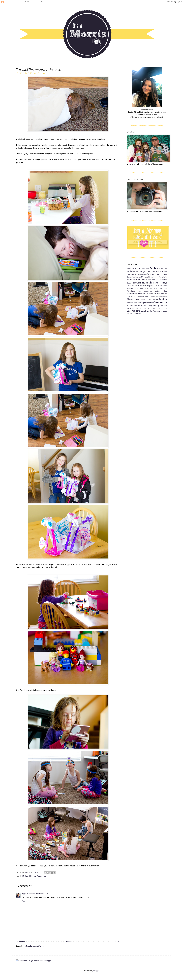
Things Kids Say (132, 308)
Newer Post (21, 942)
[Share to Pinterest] (54, 872)
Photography (133, 299)
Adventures (144, 268)
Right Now (146, 303)
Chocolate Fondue (140, 274)
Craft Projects (143, 277)
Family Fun (137, 280)
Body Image (140, 272)
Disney (150, 277)
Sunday (156, 305)
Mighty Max (158, 288)
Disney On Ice (158, 277)
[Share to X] (49, 872)
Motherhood (133, 294)
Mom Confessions (145, 291)
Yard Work (137, 314)
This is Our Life (144, 308)
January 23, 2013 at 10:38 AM (38, 894)
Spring (150, 306)
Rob (152, 302)
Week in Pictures (42, 876)
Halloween (136, 283)
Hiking (155, 283)
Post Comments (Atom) (35, 946)
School (130, 305)
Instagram (149, 286)
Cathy (24, 894)
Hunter (141, 286)
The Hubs (163, 306)
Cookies (135, 277)
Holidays (163, 283)
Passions (152, 296)
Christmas (150, 274)
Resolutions (137, 303)
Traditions (135, 311)
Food (149, 279)
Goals (129, 283)
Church (129, 277)
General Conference (159, 279)
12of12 (129, 269)
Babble (153, 268)
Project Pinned (152, 299)
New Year (160, 294)
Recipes (130, 303)
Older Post (115, 942)
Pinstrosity (143, 299)
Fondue (144, 279)
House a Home (132, 286)
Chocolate (130, 274)
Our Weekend (140, 296)
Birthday (131, 271)
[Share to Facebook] (52, 872)
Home (68, 942)
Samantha (160, 302)
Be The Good (163, 269)
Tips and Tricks (155, 308)
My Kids (25, 876)
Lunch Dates (139, 288)
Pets (157, 296)
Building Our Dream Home (156, 272)
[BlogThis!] (47, 872)
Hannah (147, 282)
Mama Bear (148, 288)
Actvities (135, 269)
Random (163, 299)
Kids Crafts (156, 286)
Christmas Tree (161, 274)
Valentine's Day (147, 311)
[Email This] (45, 872)
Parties (147, 296)
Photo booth (163, 296)
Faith (165, 277)
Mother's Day (161, 291)
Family (129, 280)
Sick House (32, 876)
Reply (24, 901)
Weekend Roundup (160, 311)
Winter (130, 314)
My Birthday (143, 294)
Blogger (96, 971)
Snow (145, 306)
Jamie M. (27, 872)
